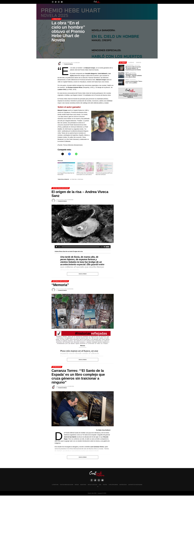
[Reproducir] (56, 246)
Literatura (74, 179)
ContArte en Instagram (135, 484)
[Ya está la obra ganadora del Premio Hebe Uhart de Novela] (104, 167)
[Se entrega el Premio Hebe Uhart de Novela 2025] (66, 167)
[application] (83, 246)
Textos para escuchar (66, 484)
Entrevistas (123, 484)
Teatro (105, 484)
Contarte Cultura (68, 64)
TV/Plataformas (113, 484)
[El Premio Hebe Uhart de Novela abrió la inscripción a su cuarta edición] (85, 167)
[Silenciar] (104, 246)
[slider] (108, 246)
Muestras (83, 484)
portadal (80, 179)
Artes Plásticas (92, 484)
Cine (100, 484)
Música (77, 484)
